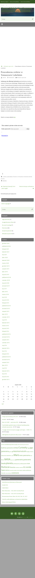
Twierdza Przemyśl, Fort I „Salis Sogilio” (8, 187)
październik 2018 (6, 277)
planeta (9, 463)
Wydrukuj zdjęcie (4, 1)
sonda (28, 467)
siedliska (21, 467)
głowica (10, 451)
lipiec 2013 (5, 365)
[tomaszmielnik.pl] (15, 513)
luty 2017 (4, 289)
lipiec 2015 (5, 314)
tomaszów (20, 176)
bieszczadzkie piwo (21, 444)
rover (28, 463)
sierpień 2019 (5, 269)
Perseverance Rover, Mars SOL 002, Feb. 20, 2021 (14, 496)
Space (3, 470)
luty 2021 (4, 254)
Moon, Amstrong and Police (9, 502)
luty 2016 (4, 297)
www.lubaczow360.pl (25, 1)
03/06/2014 (11, 77)
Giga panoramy (6, 219)
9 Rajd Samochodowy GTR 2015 (10, 416)
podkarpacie (16, 463)
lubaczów (3, 455)
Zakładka (5, 181)
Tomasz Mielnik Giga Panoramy (16, 8)
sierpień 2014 (5, 340)
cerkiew (4, 176)
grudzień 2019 (5, 266)
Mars (16, 455)
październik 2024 (6, 246)
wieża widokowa (27, 470)
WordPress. (30, 517)
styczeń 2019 (5, 274)
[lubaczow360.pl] (11, 513)
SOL (24, 467)
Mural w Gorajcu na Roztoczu (26, 186)
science (17, 467)
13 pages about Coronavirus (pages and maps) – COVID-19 (16, 430)
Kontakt (2, 5)
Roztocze (15, 176)
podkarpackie (23, 463)
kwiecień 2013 (5, 371)
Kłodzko (31, 451)
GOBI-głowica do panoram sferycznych (11, 435)
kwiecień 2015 (5, 323)
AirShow (2, 444)
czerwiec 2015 (6, 317)
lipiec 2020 (5, 257)
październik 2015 (6, 306)
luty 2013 (4, 374)
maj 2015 (4, 320)
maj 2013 (4, 368)
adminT (4, 77)
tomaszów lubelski (27, 176)
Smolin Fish (5, 485)
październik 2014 (6, 334)
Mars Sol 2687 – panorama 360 (10, 422)
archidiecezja (8, 444)
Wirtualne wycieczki (8, 66)
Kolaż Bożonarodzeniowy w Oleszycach (12, 482)
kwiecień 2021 (5, 252)
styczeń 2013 (5, 376)
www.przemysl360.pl (14, 1)
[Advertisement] (17, 44)
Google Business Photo (8, 222)
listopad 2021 (5, 249)
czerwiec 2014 (6, 342)
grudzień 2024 (5, 243)
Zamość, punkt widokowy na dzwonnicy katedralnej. (14, 499)
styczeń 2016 (5, 300)
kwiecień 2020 (5, 260)
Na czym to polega (6, 225)
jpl (12, 451)
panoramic (19, 459)
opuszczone (13, 460)
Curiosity (23, 447)
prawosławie (10, 176)
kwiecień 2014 (5, 348)
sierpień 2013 (5, 362)
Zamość (3, 473)
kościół (23, 451)
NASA (7, 459)
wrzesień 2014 (6, 337)
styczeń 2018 (5, 283)
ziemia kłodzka (8, 473)
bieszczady (14, 444)
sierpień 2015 (5, 311)
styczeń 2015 (5, 328)
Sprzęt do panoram (7, 231)
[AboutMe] (23, 513)
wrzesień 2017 (6, 286)
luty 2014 (4, 351)
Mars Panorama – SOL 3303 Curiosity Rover (13, 491)
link (14, 117)
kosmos (17, 451)
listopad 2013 (5, 354)
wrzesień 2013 (6, 359)
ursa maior (19, 470)
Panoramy (4, 228)
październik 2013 (6, 357)
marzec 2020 (5, 263)
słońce (7, 470)
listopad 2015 (5, 303)
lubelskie (8, 455)
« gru (2, 404)
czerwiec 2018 (6, 280)
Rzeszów (12, 467)
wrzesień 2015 (6, 308)
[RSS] (19, 513)
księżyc (28, 451)
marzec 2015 (5, 325)
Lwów (12, 455)
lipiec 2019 (5, 272)
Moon (2, 460)
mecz (31, 455)
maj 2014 (4, 345)
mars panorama (24, 455)
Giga (28, 448)
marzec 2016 (5, 294)
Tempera (25, 517)
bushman (27, 444)
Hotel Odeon (5, 488)
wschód (2, 179)
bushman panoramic (7, 448)
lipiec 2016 (5, 291)
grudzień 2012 (5, 379)
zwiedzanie (15, 473)
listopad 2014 (5, 331)
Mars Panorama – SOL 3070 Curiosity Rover (13, 493)
